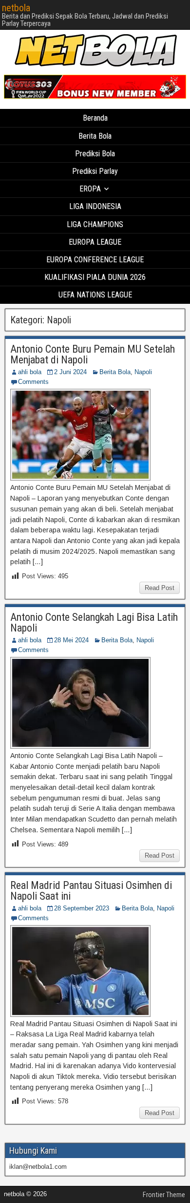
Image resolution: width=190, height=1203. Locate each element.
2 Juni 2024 (70, 372)
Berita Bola (95, 136)
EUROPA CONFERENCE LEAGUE (95, 259)
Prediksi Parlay (95, 171)
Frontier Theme (164, 1194)
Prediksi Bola (95, 153)
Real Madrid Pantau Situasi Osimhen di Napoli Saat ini (91, 890)
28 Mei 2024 (71, 640)
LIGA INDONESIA (95, 206)
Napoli (143, 372)
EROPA (90, 188)
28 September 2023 (81, 908)
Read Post (159, 587)
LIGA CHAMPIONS (95, 224)
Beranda (95, 118)
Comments (33, 381)
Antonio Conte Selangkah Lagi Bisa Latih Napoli (94, 622)
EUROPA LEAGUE (95, 242)
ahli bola (29, 372)
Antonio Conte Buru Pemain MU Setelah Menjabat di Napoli (92, 354)
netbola (16, 8)
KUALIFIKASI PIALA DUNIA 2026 (95, 277)
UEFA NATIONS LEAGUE (95, 294)
